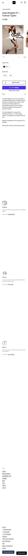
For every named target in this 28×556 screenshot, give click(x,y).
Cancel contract (21, 553)
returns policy (11, 354)
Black (7, 66)
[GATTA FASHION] (14, 2)
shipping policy (11, 214)
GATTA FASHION (6, 9)
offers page (10, 284)
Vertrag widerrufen (8, 552)
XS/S (5, 75)
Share (3, 94)
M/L (11, 75)
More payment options (14, 90)
